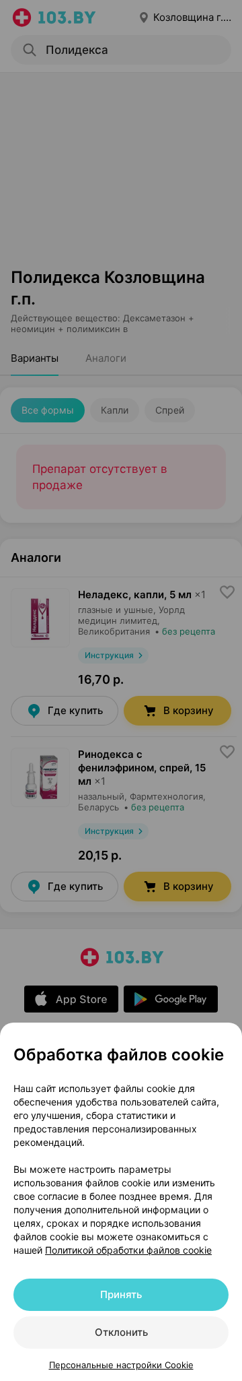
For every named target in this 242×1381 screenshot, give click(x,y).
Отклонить (121, 1332)
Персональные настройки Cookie (121, 1364)
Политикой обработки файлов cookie (128, 1250)
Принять (121, 1294)
